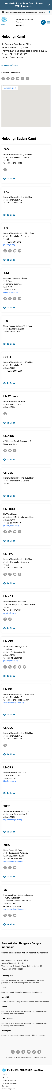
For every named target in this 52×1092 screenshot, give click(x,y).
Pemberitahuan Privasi (9, 1083)
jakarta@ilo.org (9, 245)
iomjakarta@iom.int (10, 292)
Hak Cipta (5, 1077)
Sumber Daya (7, 1019)
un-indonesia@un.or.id (9, 65)
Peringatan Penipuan (9, 1080)
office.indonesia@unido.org (13, 703)
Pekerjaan (6, 1031)
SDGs (3, 988)
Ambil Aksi (6, 997)
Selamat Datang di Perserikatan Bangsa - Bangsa (25, 12)
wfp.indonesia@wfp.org (12, 820)
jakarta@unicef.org (10, 661)
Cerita (4, 1007)
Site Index (5, 1086)
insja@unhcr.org (9, 613)
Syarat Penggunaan (8, 1089)
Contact (4, 1074)
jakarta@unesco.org (11, 525)
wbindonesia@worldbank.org (14, 909)
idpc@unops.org (9, 781)
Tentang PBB (7, 976)
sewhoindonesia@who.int (13, 861)
